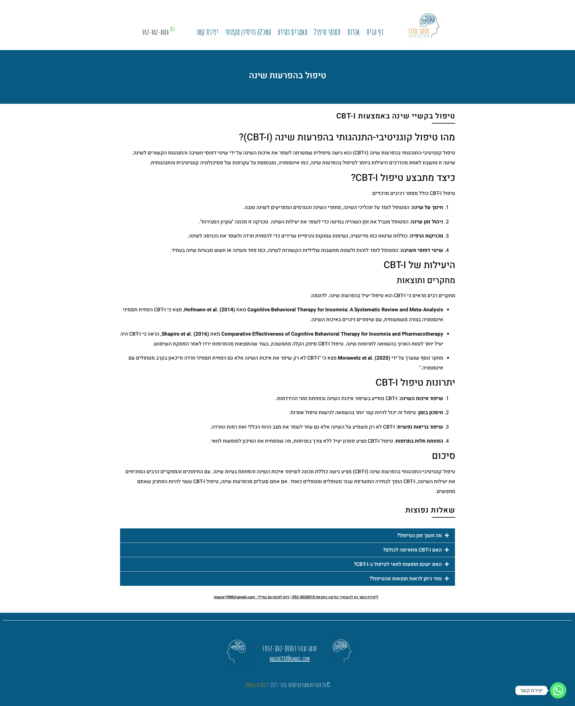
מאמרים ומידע (292, 32)
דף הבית (374, 32)
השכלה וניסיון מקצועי (248, 32)
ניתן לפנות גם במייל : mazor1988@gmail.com (251, 597)
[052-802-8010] (172, 28)
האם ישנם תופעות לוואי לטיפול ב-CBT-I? (398, 564)
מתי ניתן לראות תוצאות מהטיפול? (406, 578)
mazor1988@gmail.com (290, 658)
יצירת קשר (207, 32)
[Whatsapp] (558, 690)
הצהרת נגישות (256, 685)
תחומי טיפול (327, 32)
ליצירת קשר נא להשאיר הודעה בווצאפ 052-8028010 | (334, 597)
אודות (353, 32)
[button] (287, 535)
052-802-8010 (156, 32)
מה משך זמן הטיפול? (419, 535)
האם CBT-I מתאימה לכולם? (412, 550)
